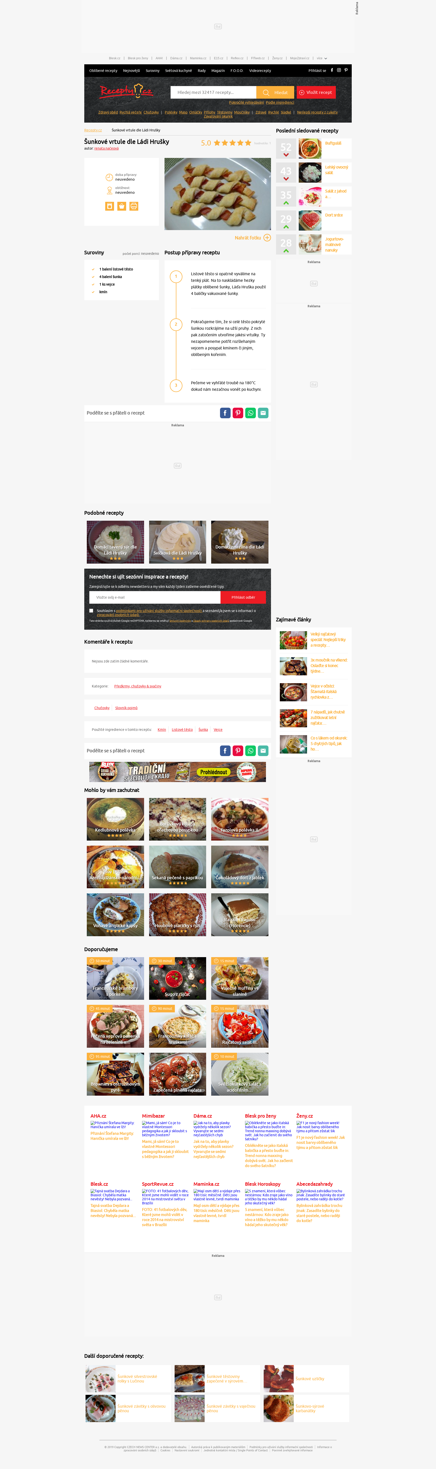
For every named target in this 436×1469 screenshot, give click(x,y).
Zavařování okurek (218, 116)
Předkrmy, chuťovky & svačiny (137, 686)
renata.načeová (106, 148)
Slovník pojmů (126, 708)
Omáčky (195, 112)
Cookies (165, 1450)
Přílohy (209, 112)
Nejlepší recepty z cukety (317, 112)
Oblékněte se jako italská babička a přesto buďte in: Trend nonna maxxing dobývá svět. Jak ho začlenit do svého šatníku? (269, 1155)
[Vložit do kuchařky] (109, 206)
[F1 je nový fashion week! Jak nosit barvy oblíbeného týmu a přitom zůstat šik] (320, 1126)
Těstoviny (224, 112)
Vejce (218, 730)
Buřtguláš (333, 143)
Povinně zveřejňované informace (292, 1450)
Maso (183, 112)
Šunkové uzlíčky (310, 1378)
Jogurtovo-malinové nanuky (334, 244)
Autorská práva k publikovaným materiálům (218, 1447)
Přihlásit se (317, 71)
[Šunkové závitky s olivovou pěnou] (101, 1408)
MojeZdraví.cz (299, 58)
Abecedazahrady (314, 1184)
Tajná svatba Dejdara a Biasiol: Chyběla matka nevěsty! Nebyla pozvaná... (113, 1210)
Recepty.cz (93, 130)
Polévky (171, 112)
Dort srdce (334, 215)
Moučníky (242, 112)
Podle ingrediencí (280, 102)
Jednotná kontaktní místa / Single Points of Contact (236, 1450)
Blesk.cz (114, 58)
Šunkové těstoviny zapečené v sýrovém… (227, 1378)
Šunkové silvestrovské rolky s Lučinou (137, 1378)
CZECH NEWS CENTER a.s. (143, 1447)
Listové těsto (182, 730)
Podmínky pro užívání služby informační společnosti (281, 1447)
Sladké (286, 112)
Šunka (203, 730)
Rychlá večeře (131, 112)
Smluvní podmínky (180, 620)
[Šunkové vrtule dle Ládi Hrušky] (218, 229)
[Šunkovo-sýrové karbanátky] (279, 1408)
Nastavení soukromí (187, 1450)
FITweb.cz (258, 58)
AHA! (159, 58)
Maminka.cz (198, 58)
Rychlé (273, 112)
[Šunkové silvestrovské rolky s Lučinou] (101, 1378)
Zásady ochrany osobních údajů (211, 620)
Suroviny (152, 71)
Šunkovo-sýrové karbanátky (310, 1408)
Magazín (218, 71)
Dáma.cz (176, 58)
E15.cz (218, 58)
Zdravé (261, 112)
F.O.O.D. (237, 71)
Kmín (162, 730)
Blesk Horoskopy (262, 1184)
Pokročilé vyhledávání (246, 102)
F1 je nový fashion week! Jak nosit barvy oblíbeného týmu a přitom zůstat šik (320, 1142)
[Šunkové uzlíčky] (279, 1378)
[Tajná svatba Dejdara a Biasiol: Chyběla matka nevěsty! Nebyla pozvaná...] (115, 1194)
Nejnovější (131, 71)
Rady (202, 71)
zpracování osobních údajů (118, 615)
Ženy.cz (277, 58)
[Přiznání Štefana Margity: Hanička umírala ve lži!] (115, 1124)
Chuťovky (151, 112)
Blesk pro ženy (138, 58)
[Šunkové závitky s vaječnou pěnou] (190, 1408)
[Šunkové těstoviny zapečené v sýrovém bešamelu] (190, 1378)
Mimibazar (153, 1116)
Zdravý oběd (108, 112)
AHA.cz (98, 1116)
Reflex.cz (237, 58)
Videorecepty (260, 71)
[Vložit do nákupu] (121, 206)
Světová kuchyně (178, 71)
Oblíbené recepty (103, 71)
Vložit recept (319, 92)
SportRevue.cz (158, 1184)
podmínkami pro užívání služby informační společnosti (159, 611)
